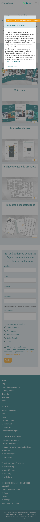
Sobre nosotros (11, 66)
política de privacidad (13, 61)
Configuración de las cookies (16, 25)
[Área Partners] (27, 3)
